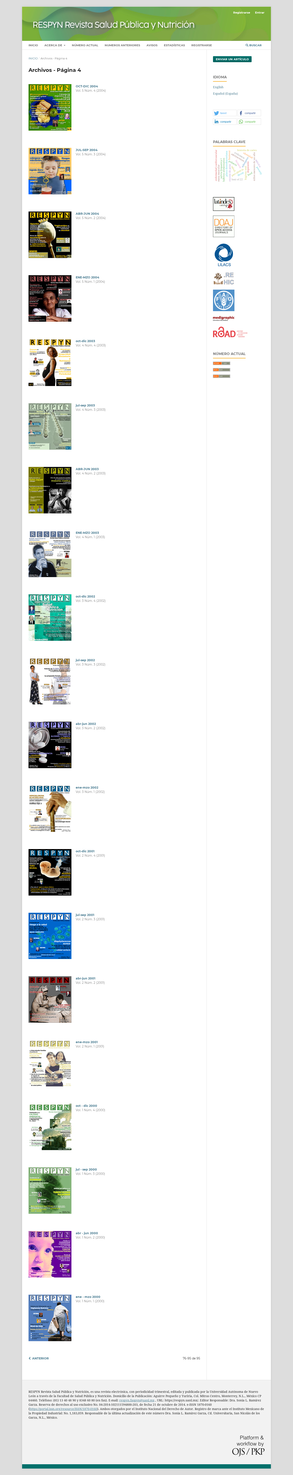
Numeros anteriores (122, 45)
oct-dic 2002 (85, 596)
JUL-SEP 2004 (87, 150)
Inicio (33, 45)
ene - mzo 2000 (88, 1297)
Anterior (40, 1358)
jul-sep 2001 (85, 915)
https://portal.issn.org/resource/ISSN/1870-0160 (63, 1409)
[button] (224, 113)
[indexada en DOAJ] (223, 236)
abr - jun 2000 (87, 1233)
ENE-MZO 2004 (87, 277)
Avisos (151, 45)
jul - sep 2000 (86, 1169)
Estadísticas (174, 45)
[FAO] (223, 310)
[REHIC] (223, 284)
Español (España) (225, 93)
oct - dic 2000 (86, 1106)
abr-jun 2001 (85, 978)
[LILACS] (223, 266)
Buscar (255, 45)
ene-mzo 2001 (87, 1042)
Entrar (259, 12)
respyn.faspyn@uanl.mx (136, 1400)
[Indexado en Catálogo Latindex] (223, 210)
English (218, 87)
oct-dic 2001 (85, 851)
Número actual (85, 45)
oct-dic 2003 (85, 341)
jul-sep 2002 (85, 660)
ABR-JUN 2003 (87, 469)
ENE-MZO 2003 (87, 533)
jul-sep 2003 (85, 405)
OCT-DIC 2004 (87, 86)
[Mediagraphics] (223, 321)
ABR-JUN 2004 (87, 214)
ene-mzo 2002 (87, 787)
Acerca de (53, 45)
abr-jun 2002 (86, 724)
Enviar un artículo (232, 59)
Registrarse (201, 45)
